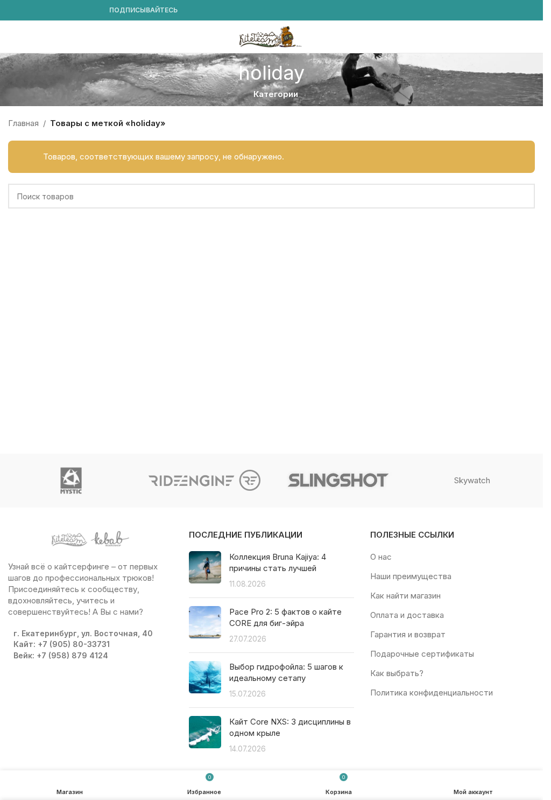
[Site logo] (271, 36)
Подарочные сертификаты (422, 654)
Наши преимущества (410, 576)
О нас (381, 557)
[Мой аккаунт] (530, 36)
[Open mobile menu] (12, 36)
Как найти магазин (405, 595)
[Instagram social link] (27, 10)
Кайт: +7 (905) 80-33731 (61, 644)
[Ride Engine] (204, 480)
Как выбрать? (396, 673)
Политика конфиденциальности (431, 692)
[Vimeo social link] (53, 10)
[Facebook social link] (14, 10)
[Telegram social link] (92, 10)
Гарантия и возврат (408, 634)
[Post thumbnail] (205, 570)
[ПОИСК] (522, 196)
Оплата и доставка (407, 615)
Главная (23, 123)
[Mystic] (71, 480)
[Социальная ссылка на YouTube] (40, 10)
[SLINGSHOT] (338, 480)
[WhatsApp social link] (66, 10)
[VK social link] (79, 10)
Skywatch (472, 480)
